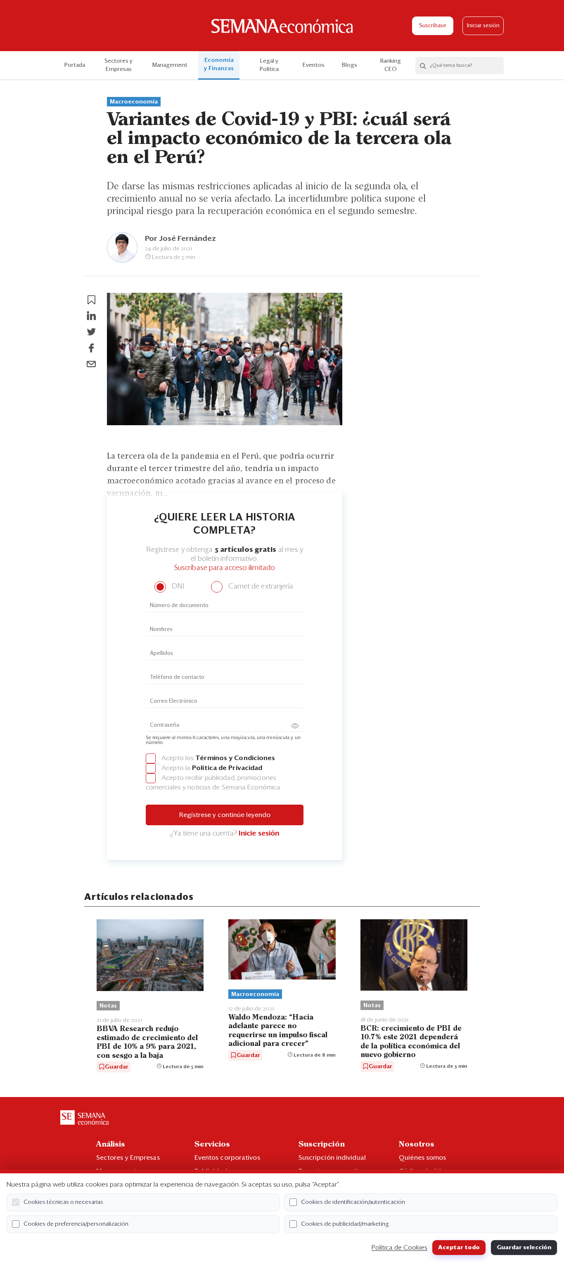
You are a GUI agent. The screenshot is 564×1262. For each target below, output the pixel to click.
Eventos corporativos (227, 1157)
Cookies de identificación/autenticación (353, 1202)
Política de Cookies (399, 1247)
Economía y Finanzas (219, 64)
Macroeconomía (134, 102)
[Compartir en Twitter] (91, 332)
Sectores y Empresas (118, 65)
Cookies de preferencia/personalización (76, 1224)
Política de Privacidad (227, 768)
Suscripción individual (332, 1157)
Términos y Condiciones (235, 758)
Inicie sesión (259, 833)
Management (169, 65)
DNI (177, 586)
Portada (74, 65)
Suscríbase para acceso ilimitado (224, 568)
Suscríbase (432, 25)
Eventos (314, 65)
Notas (108, 1006)
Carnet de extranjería (260, 586)
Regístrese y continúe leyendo (224, 815)
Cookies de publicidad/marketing (345, 1224)
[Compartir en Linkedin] (91, 316)
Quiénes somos (422, 1157)
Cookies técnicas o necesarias (63, 1202)
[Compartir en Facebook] (91, 348)
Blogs (349, 65)
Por (180, 239)
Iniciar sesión (483, 25)
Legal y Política (269, 65)
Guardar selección (524, 1247)
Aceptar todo (459, 1247)
